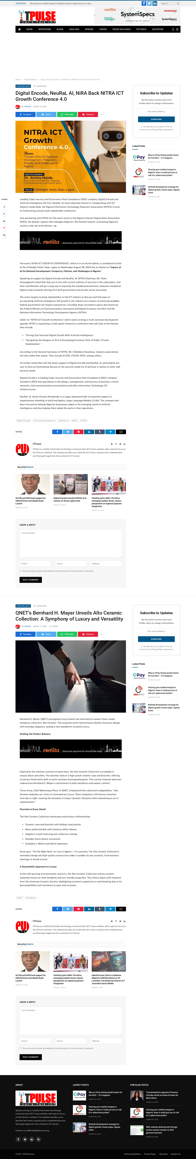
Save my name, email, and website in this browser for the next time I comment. (58, 571)
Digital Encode (23, 421)
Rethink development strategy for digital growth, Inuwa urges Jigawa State (164, 190)
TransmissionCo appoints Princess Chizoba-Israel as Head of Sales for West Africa (162, 1095)
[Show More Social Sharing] (101, 114)
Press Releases (121, 29)
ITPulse (27, 107)
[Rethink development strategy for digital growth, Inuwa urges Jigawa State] (138, 190)
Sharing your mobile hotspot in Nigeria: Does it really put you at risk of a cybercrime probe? (62, 3)
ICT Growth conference (44, 421)
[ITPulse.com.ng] (36, 16)
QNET (19, 898)
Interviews (44, 29)
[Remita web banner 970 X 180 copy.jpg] (71, 249)
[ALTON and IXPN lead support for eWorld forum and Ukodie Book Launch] (32, 484)
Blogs (60, 29)
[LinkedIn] (4, 221)
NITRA (83, 421)
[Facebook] (4, 207)
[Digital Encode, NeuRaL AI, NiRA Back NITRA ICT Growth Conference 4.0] (70, 157)
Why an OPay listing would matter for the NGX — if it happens (163, 156)
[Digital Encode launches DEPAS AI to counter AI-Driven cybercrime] (71, 484)
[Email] (4, 235)
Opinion (89, 29)
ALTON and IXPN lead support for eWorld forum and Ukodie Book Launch (30, 501)
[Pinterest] (4, 228)
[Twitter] (4, 214)
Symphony (31, 898)
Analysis (74, 29)
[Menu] (177, 29)
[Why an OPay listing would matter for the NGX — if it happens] (138, 158)
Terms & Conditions (132, 1154)
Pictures (141, 29)
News (29, 29)
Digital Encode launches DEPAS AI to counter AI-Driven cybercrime (70, 499)
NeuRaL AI (64, 421)
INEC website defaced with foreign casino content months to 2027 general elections (161, 1130)
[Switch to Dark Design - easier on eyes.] (173, 29)
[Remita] (137, 24)
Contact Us (176, 1154)
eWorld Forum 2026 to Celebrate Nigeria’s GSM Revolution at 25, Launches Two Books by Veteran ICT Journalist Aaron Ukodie (108, 979)
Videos (103, 29)
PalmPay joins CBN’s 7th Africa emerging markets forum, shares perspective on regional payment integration (107, 502)
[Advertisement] (98, 56)
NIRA (74, 421)
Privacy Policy (157, 130)
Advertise (158, 29)
